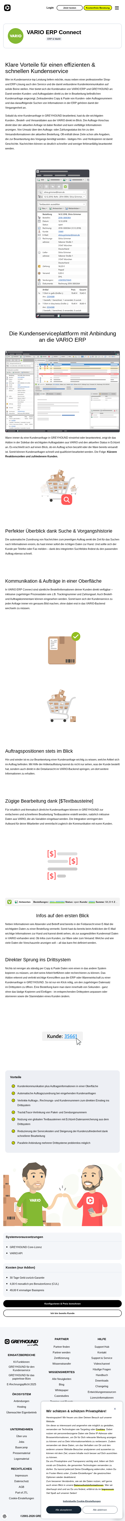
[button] (21, 1498)
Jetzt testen (69, 8)
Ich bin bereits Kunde (63, 1313)
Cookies (100, 1429)
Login (50, 7)
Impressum (108, 1489)
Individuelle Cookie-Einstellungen (82, 1501)
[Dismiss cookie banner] (115, 1409)
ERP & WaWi (54, 39)
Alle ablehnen (100, 1509)
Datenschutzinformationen (89, 1485)
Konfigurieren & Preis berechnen (62, 1303)
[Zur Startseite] (7, 8)
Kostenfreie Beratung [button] (98, 8)
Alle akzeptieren (64, 1509)
